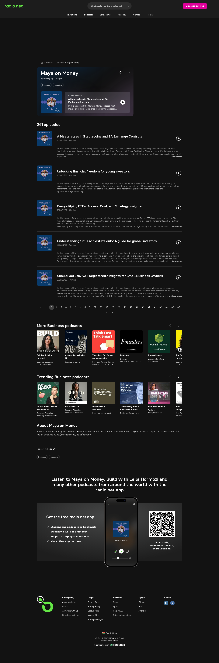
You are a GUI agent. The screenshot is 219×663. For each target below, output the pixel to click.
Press (65, 607)
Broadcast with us (70, 615)
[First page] (40, 307)
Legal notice (93, 611)
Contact (116, 602)
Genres (136, 15)
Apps (115, 607)
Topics (150, 15)
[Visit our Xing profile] (172, 603)
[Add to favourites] (120, 72)
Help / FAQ (118, 611)
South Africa (111, 633)
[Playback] (122, 102)
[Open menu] (212, 6)
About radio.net (69, 602)
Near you (122, 15)
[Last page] (112, 312)
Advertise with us (70, 611)
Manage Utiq (93, 615)
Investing (58, 85)
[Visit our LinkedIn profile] (166, 603)
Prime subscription (122, 615)
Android (142, 611)
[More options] (128, 72)
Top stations (71, 15)
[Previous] (170, 324)
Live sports (105, 15)
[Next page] (106, 312)
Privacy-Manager (95, 620)
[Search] (128, 6)
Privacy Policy (94, 607)
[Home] (42, 62)
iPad (141, 607)
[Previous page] (46, 307)
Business (46, 85)
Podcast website (44, 449)
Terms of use (94, 602)
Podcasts (88, 15)
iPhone (142, 602)
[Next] (178, 324)
